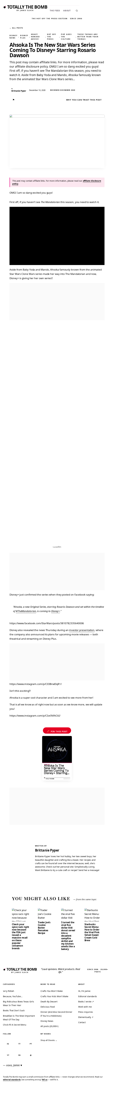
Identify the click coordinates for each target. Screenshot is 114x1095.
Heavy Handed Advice (35, 36)
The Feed (55, 11)
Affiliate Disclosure (84, 1089)
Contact (82, 1022)
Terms (67, 1088)
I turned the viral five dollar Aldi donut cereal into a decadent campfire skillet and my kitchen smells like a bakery (68, 936)
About (67, 11)
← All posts (16, 28)
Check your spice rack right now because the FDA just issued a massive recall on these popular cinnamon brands (20, 936)
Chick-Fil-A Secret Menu (14, 1024)
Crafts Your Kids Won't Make (54, 996)
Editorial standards (87, 996)
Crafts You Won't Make (51, 991)
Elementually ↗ (85, 1017)
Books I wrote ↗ (86, 1001)
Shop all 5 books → (49, 1040)
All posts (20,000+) (49, 1026)
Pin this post (57, 731)
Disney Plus (24, 36)
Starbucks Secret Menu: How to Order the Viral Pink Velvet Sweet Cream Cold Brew (91, 932)
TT (19, 1044)
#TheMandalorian (26, 611)
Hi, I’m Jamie (84, 991)
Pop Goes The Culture (66, 36)
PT (31, 1044)
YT (8, 1055)
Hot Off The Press (51, 36)
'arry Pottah (8, 991)
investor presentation (81, 630)
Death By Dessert (49, 1001)
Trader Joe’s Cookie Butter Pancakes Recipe (44, 928)
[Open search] (76, 10)
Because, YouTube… (12, 996)
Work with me (85, 1006)
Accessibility (104, 1088)
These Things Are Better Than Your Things (87, 36)
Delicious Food (48, 1006)
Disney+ (55, 611)
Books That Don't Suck (13, 1010)
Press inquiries (85, 1012)
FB (19, 1055)
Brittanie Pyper (47, 850)
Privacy (57, 1088)
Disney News (14, 36)
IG (8, 1044)
